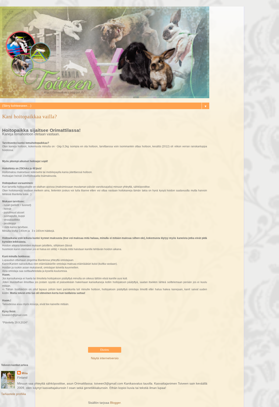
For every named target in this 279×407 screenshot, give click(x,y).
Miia (25, 373)
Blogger (115, 402)
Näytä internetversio (105, 358)
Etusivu (104, 349)
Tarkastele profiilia (13, 394)
